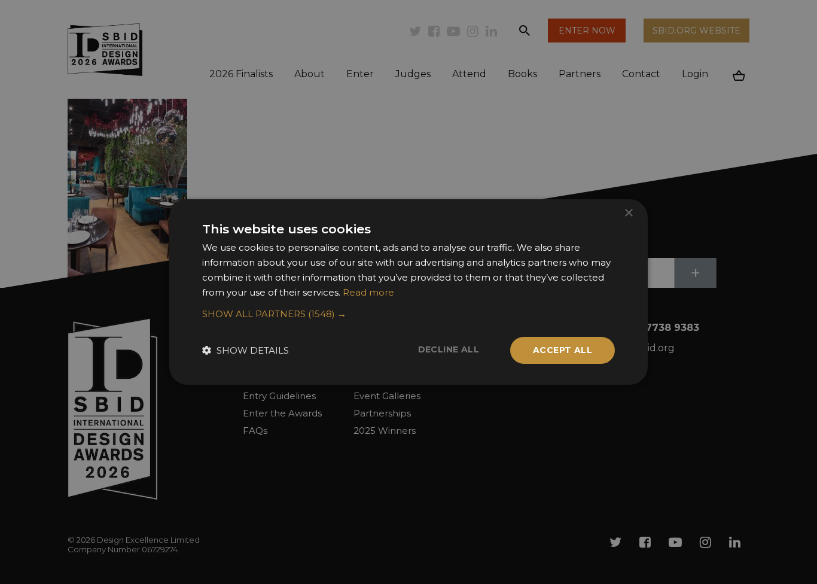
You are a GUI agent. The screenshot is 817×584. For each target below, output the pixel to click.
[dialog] (408, 292)
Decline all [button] (448, 349)
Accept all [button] (562, 350)
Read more (368, 292)
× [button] (628, 213)
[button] (408, 314)
